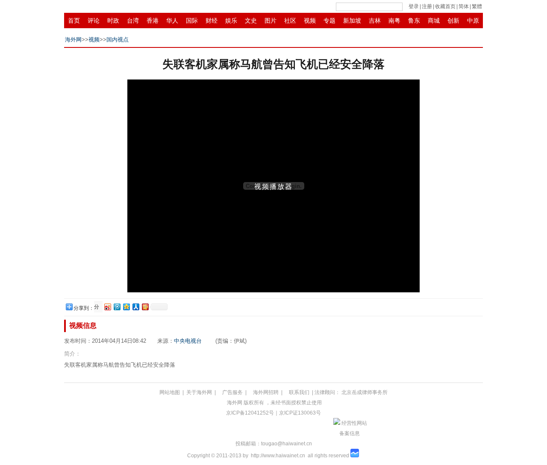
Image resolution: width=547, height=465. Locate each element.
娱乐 (231, 20)
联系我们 (299, 392)
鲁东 (414, 20)
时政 (113, 20)
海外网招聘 (266, 392)
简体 (464, 6)
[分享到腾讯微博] (116, 306)
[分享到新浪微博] (107, 306)
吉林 (375, 20)
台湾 (133, 20)
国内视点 (117, 39)
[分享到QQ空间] (126, 306)
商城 (434, 20)
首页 (74, 20)
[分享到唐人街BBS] (97, 307)
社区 (290, 20)
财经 (212, 20)
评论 (94, 20)
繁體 (477, 6)
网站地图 (169, 392)
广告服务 (232, 392)
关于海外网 (199, 392)
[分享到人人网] (135, 306)
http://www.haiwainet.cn (278, 456)
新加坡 (352, 20)
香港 (153, 20)
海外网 (73, 39)
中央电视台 (188, 341)
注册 (427, 6)
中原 (473, 20)
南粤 (394, 20)
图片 (270, 20)
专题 (329, 20)
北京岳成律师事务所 (364, 392)
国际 (192, 20)
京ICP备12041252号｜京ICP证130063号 (273, 413)
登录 (414, 6)
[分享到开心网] (145, 306)
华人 (172, 20)
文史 (251, 20)
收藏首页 (445, 6)
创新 (453, 20)
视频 (310, 20)
